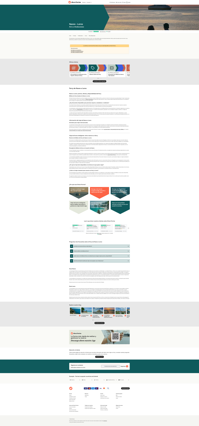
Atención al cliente (119, 396)
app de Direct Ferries (112, 154)
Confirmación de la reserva (104, 398)
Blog (116, 395)
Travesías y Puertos (72, 398)
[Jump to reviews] (99, 31)
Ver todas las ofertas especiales (99, 81)
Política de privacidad (103, 408)
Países (70, 395)
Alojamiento (87, 395)
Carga (86, 396)
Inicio (70, 35)
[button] (100, 246)
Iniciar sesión (102, 395)
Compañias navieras (72, 396)
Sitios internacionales (72, 409)
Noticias (70, 408)
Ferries (117, 408)
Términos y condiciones (104, 409)
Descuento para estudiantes (73, 411)
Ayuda (117, 398)
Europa (74, 35)
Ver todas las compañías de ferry (77, 51)
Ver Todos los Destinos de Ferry (77, 52)
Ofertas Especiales (72, 399)
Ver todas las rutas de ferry (76, 50)
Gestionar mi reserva (103, 396)
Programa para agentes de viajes (90, 408)
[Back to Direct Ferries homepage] (74, 2)
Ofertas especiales (89, 99)
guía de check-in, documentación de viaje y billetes (114, 129)
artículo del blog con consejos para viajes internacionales (80, 130)
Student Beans (80, 109)
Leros (86, 35)
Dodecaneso (80, 35)
